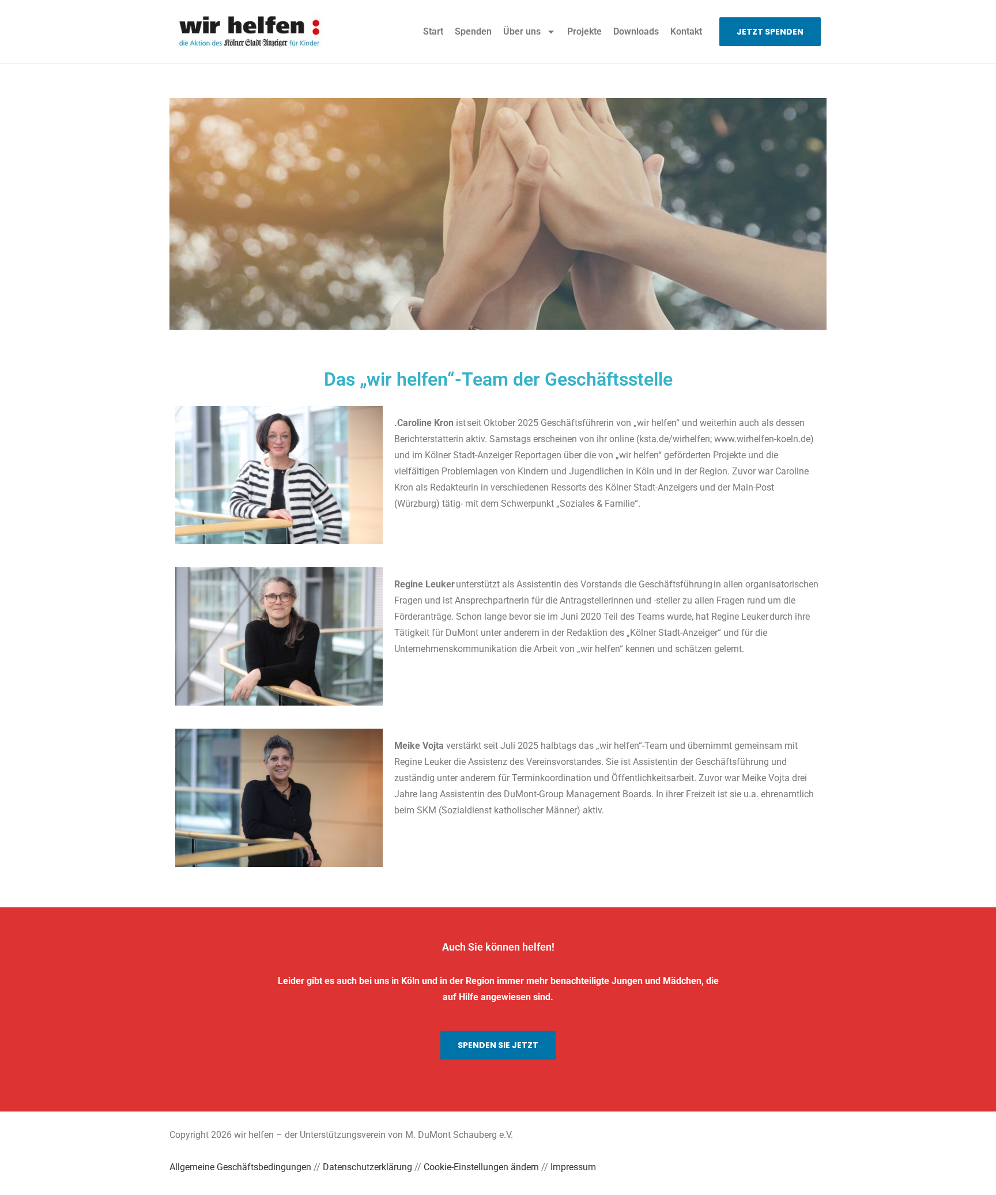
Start (433, 31)
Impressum (573, 1167)
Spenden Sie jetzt (498, 1045)
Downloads (636, 31)
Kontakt (686, 31)
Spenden (473, 31)
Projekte (584, 31)
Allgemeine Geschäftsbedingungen (240, 1167)
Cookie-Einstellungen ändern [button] (481, 1167)
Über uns (522, 31)
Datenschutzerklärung (367, 1167)
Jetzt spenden (770, 31)
